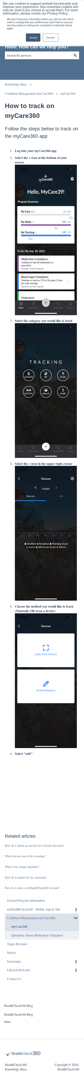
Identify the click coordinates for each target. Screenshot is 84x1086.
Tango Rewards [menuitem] (17, 944)
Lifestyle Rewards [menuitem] (18, 970)
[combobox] (38, 55)
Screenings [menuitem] (14, 961)
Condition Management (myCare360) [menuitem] (31, 918)
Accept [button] (33, 37)
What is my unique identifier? (22, 867)
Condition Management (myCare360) (29, 93)
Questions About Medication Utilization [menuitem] (37, 935)
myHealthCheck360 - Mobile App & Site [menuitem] (33, 909)
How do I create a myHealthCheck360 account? (32, 888)
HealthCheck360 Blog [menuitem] (18, 1005)
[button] (76, 909)
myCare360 (67, 93)
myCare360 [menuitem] (19, 926)
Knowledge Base (16, 84)
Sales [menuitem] (7, 1021)
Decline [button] (50, 37)
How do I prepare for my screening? (26, 877)
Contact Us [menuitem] (14, 978)
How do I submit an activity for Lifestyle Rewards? (34, 846)
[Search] (75, 55)
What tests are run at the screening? (25, 856)
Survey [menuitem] (11, 952)
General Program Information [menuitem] (26, 900)
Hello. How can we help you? (37, 46)
